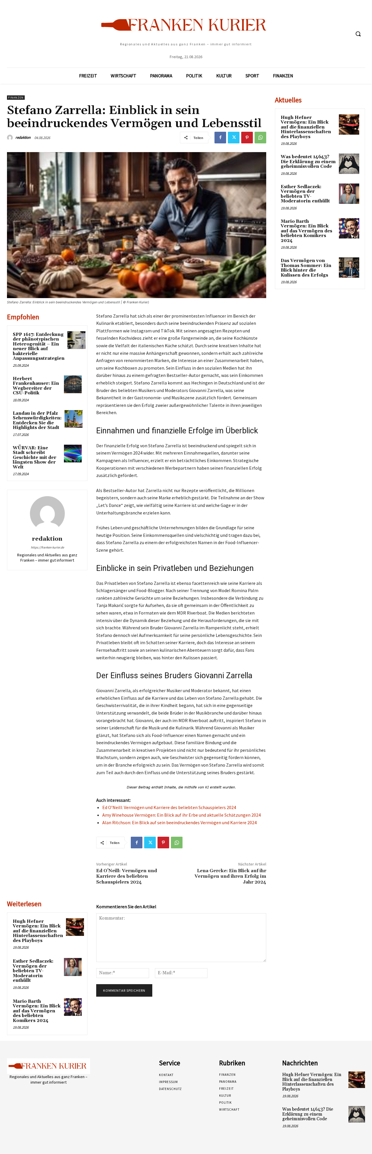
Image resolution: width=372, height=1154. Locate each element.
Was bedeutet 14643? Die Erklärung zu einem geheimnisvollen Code (308, 161)
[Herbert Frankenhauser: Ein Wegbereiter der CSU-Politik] (73, 384)
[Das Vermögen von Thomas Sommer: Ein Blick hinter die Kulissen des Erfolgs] (349, 267)
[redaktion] (11, 137)
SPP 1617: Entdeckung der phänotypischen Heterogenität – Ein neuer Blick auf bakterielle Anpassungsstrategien (39, 346)
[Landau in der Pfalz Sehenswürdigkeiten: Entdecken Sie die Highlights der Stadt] (74, 419)
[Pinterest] (247, 137)
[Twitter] (233, 137)
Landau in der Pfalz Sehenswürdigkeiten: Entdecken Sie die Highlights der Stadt (37, 421)
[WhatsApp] (260, 137)
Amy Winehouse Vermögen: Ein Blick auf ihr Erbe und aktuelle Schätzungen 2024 (181, 815)
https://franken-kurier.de (47, 547)
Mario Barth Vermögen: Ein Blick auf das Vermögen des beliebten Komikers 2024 (36, 1011)
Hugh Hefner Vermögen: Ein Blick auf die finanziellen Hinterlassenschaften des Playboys (38, 931)
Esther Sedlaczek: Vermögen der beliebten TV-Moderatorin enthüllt (33, 971)
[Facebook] (220, 137)
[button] (358, 34)
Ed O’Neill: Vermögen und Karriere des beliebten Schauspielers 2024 (169, 807)
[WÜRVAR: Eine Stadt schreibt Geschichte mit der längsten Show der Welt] (73, 454)
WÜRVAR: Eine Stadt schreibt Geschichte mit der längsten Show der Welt (34, 457)
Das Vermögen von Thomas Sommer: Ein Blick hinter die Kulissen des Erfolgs (306, 268)
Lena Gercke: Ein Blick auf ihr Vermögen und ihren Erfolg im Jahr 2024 (230, 876)
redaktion (23, 137)
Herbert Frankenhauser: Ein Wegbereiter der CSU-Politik (36, 386)
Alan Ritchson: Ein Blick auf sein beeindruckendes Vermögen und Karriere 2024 (179, 822)
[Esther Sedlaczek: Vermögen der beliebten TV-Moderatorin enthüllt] (73, 967)
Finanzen (16, 97)
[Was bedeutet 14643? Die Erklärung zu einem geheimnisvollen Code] (349, 164)
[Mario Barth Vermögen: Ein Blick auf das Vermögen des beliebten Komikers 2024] (73, 1007)
